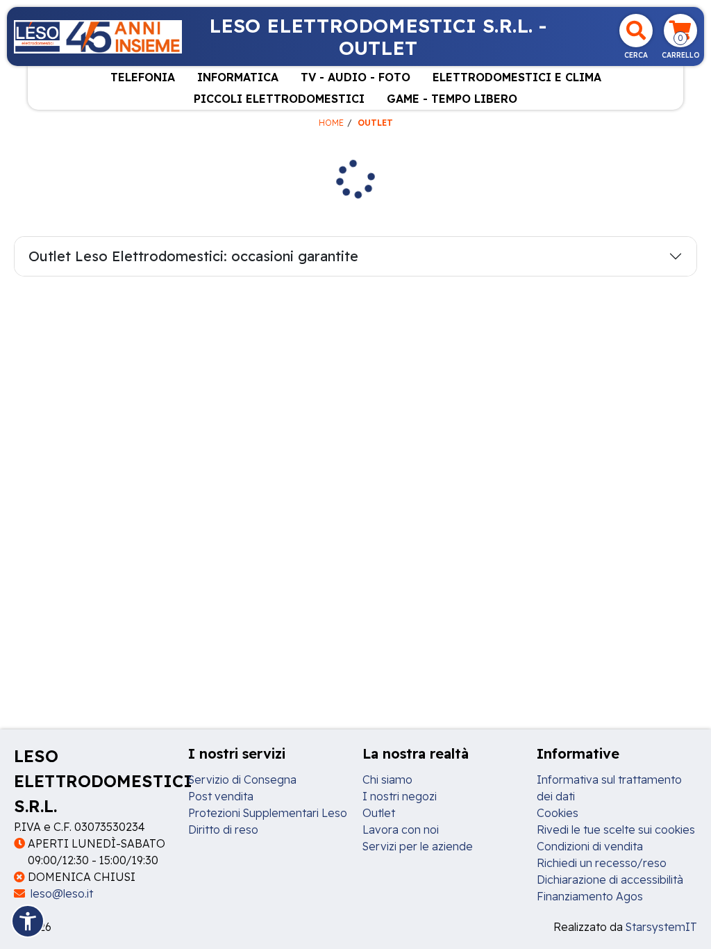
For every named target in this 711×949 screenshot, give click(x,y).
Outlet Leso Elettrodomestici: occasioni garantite (193, 256)
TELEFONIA (142, 77)
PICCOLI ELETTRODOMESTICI (279, 99)
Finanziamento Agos (590, 896)
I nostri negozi (399, 796)
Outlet (378, 813)
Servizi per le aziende (417, 846)
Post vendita (220, 796)
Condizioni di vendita (590, 846)
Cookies (557, 813)
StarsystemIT (661, 927)
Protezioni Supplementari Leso (267, 813)
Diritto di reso (223, 829)
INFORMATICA (237, 77)
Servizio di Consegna (242, 779)
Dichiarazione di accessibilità (610, 879)
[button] (27, 921)
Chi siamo (387, 779)
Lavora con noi (400, 829)
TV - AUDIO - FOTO (355, 77)
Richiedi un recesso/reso (602, 863)
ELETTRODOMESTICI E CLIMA (517, 77)
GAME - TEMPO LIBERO (452, 99)
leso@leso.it (60, 893)
